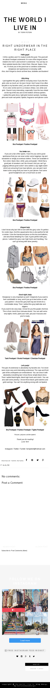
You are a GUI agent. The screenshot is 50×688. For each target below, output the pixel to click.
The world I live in (25, 23)
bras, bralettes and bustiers (38, 71)
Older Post (41, 547)
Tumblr (22, 449)
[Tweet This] (37, 460)
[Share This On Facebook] (26, 460)
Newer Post (9, 547)
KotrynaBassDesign (26, 686)
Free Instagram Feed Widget (26, 651)
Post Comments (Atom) (19, 550)
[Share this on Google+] (43, 460)
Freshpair (13, 59)
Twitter (16, 449)
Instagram (9, 449)
